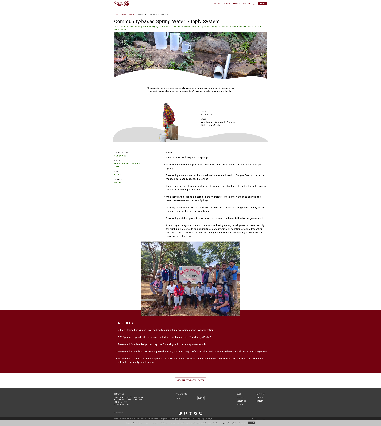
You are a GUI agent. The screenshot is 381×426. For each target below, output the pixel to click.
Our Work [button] (226, 4)
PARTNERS (260, 394)
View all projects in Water (190, 380)
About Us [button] (236, 4)
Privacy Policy (118, 412)
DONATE (259, 397)
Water (131, 14)
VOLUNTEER (241, 401)
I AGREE (251, 423)
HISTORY (259, 401)
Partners (246, 4)
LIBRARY (240, 397)
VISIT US (240, 405)
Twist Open (264, 419)
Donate (263, 4)
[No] (379, 423)
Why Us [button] (217, 4)
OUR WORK (123, 14)
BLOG (239, 394)
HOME (116, 14)
